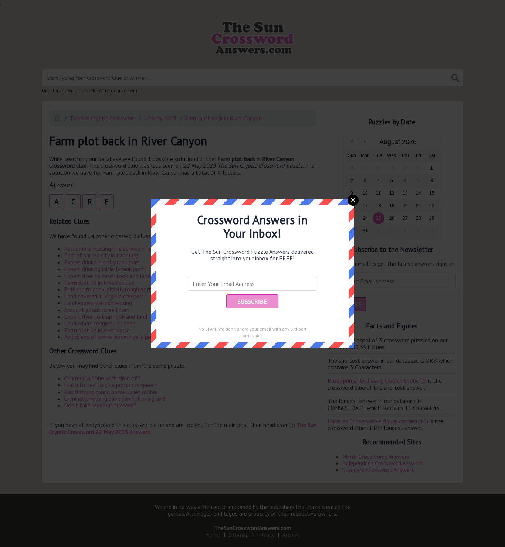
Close (353, 200)
